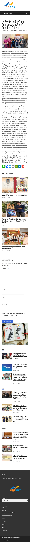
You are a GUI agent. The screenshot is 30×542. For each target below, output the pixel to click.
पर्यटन (3, 527)
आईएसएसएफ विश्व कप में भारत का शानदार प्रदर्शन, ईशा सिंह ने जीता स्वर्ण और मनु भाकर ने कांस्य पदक (20, 419)
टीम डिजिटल (14, 30)
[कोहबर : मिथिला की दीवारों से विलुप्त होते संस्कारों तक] (15, 193)
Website (4, 304)
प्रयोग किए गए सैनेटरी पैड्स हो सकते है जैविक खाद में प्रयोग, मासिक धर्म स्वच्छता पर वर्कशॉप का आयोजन (20, 356)
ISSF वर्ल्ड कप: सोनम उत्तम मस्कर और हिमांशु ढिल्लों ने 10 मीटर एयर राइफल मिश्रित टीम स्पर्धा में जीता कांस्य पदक (20, 407)
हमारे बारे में (4, 507)
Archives (4, 498)
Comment (5, 268)
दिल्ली (3, 518)
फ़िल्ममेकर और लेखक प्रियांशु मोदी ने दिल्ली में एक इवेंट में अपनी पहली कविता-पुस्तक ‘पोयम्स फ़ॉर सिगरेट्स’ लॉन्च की (14, 221)
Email (4, 297)
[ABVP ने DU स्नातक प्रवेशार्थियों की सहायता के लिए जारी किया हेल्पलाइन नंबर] (7, 455)
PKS (9, 540)
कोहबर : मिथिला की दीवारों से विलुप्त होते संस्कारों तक (14, 195)
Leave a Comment (22, 30)
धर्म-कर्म (4, 521)
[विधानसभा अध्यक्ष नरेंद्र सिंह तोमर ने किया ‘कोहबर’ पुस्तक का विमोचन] (15, 245)
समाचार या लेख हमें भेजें (7, 516)
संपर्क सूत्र (4, 510)
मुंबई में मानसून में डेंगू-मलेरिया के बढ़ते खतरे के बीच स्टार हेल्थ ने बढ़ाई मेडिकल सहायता (20, 366)
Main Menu (8, 13)
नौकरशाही (4, 530)
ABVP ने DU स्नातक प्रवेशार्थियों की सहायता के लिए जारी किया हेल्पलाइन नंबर (20, 456)
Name (4, 290)
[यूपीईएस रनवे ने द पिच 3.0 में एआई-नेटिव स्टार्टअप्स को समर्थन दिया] (7, 445)
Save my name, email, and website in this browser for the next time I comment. (13, 315)
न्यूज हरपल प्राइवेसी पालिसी (8, 513)
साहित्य (3, 18)
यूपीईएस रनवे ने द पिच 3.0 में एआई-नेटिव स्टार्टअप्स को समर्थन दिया (20, 447)
